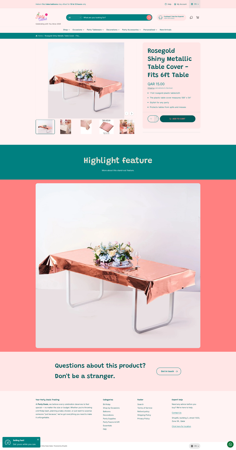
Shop (65, 30)
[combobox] (117, 17)
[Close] (38, 439)
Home (40, 36)
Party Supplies (109, 418)
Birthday (106, 404)
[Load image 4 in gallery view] (106, 127)
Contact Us (176, 413)
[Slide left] (127, 113)
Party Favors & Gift (111, 422)
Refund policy (143, 411)
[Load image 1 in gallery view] (45, 127)
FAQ (104, 429)
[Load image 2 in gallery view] (65, 127)
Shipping (151, 88)
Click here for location (181, 426)
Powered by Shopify (60, 446)
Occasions (77, 30)
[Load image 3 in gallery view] (86, 127)
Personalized (149, 30)
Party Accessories (130, 30)
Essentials (107, 425)
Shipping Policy (144, 415)
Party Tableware (94, 30)
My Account (182, 4)
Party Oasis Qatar (47, 446)
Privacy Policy (143, 418)
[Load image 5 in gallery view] (127, 127)
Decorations (111, 30)
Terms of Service (144, 408)
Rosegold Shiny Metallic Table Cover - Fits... (62, 36)
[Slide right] (132, 113)
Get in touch (167, 371)
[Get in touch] (191, 17)
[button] (197, 17)
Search (140, 404)
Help (169, 4)
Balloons (107, 411)
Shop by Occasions (111, 408)
